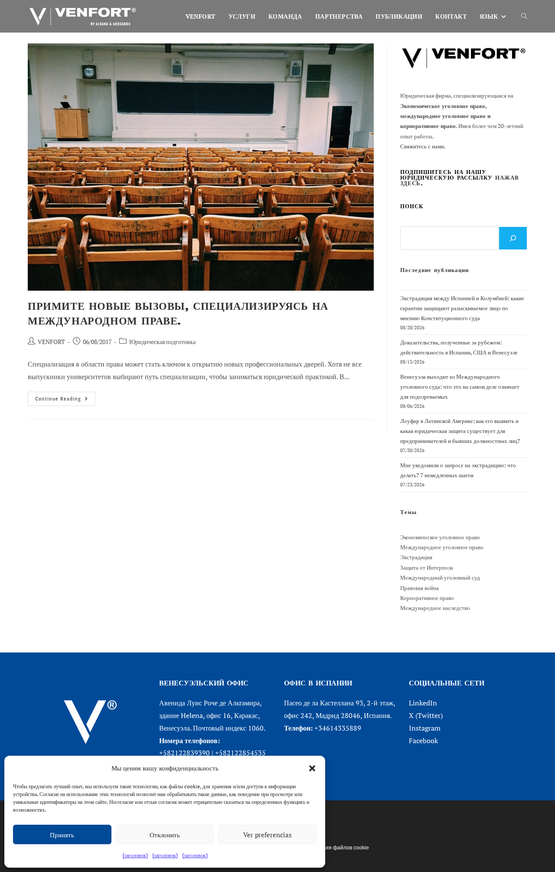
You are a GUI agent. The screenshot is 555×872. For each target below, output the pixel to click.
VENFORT (51, 342)
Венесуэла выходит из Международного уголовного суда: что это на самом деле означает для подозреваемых (459, 387)
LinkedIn (423, 703)
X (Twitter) (426, 715)
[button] (312, 768)
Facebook (423, 740)
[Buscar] (513, 238)
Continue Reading (65, 400)
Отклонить (165, 834)
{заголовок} (135, 855)
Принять (62, 834)
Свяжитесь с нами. (423, 146)
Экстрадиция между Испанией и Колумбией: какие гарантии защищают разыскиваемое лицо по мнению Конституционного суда (462, 308)
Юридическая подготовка (162, 342)
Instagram (425, 728)
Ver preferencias (267, 834)
